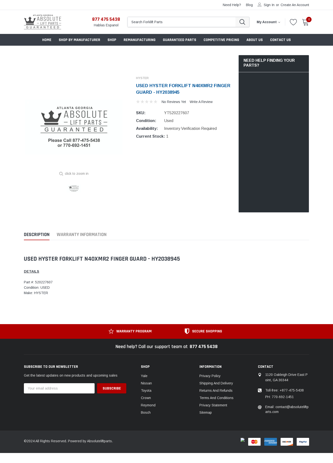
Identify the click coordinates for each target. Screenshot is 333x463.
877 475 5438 (106, 19)
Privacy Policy (210, 376)
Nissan (146, 383)
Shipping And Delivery (216, 383)
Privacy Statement (213, 405)
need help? (232, 5)
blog (249, 5)
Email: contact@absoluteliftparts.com (287, 409)
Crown (146, 398)
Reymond (148, 405)
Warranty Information (82, 235)
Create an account (295, 5)
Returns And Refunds (216, 390)
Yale (144, 376)
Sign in (269, 5)
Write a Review (201, 102)
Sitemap (205, 412)
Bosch (146, 412)
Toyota (146, 390)
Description (36, 235)
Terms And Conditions (216, 398)
